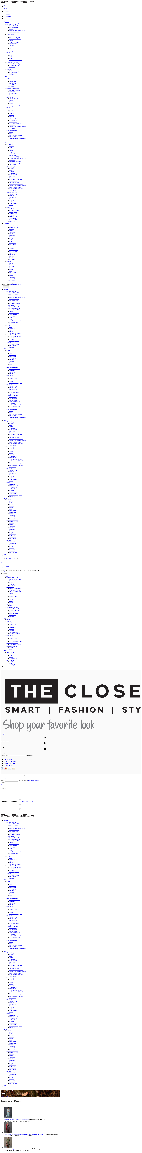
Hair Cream (12, 254)
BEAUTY (7, 223)
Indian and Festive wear (13, 88)
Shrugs (11, 48)
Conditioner (12, 543)
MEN (6, 76)
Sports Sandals (13, 120)
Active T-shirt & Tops (15, 64)
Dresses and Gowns (14, 308)
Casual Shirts (12, 81)
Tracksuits (12, 125)
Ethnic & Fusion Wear (12, 24)
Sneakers (11, 113)
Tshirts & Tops (13, 213)
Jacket (17, 284)
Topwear (9, 78)
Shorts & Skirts (13, 43)
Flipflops (11, 195)
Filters (2, 563)
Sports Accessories (14, 406)
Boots (11, 58)
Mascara (11, 268)
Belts (10, 133)
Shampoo (12, 248)
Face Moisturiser (13, 227)
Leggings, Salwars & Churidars (17, 30)
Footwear (9, 52)
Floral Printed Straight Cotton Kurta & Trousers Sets (17, 1149)
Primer (11, 275)
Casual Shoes (13, 54)
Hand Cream (12, 244)
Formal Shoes (13, 112)
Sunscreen (12, 232)
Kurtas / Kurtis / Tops (15, 293)
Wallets (11, 132)
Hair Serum (12, 259)
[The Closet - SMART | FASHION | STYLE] (17, 3)
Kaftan (11, 50)
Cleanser (11, 229)
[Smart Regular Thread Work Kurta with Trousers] (8, 1118)
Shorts (11, 103)
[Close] (4, 572)
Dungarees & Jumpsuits (15, 179)
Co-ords (11, 45)
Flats (10, 55)
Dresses (11, 168)
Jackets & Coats (13, 322)
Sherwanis (12, 91)
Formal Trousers (13, 102)
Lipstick (11, 263)
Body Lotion (12, 240)
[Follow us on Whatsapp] (4, 734)
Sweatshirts (12, 85)
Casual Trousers (13, 98)
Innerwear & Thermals (15, 161)
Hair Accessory (13, 251)
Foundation (12, 274)
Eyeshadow (12, 272)
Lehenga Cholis (13, 300)
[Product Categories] (5, 9)
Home (2, 559)
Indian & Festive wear (12, 367)
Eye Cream (12, 237)
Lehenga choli (13, 174)
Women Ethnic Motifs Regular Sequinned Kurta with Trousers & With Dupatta (24, 1134)
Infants (8, 207)
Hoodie (8, 350)
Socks (11, 205)
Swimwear (12, 128)
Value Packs (12, 164)
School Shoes (13, 203)
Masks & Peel (12, 230)
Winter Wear (12, 218)
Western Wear (10, 34)
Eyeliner (11, 269)
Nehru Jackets (13, 93)
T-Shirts (11, 80)
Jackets (11, 86)
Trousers (11, 152)
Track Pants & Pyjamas (15, 157)
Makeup (9, 261)
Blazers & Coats (13, 363)
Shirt (20, 284)
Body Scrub (12, 241)
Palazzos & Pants (14, 32)
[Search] (4, 18)
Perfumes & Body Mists (15, 135)
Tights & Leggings (14, 182)
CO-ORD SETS (13, 316)
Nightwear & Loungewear (16, 163)
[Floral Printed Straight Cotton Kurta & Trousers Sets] (8, 1147)
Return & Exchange (10, 763)
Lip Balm (11, 238)
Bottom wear (13, 216)
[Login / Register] (4, 6)
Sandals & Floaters (14, 392)
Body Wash (12, 243)
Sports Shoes (12, 110)
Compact (12, 279)
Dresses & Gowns (14, 36)
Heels (10, 57)
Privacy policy (8, 759)
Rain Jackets (12, 366)
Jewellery (9, 69)
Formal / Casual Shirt (15, 37)
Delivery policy (9, 765)
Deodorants (12, 136)
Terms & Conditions (10, 761)
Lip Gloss (11, 266)
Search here (4, 283)
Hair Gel (11, 256)
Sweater (12, 284)
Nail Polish (12, 280)
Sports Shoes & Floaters (15, 60)
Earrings (11, 74)
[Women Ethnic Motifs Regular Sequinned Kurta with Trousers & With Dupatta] (8, 1132)
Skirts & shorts (13, 181)
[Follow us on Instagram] (3, 734)
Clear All (24, 801)
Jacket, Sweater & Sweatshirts (17, 126)
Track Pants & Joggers (15, 105)
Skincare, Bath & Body (12, 226)
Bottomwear (10, 97)
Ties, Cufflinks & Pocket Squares (17, 138)
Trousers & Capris (14, 42)
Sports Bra (12, 67)
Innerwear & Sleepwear (15, 220)
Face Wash (12, 235)
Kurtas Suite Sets (13, 27)
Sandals (11, 115)
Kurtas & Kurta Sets (14, 90)
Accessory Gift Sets (14, 140)
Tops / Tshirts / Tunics (15, 39)
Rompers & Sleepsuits (15, 210)
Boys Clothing (10, 144)
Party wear (12, 178)
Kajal (10, 271)
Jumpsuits (12, 47)
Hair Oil (11, 258)
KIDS (6, 142)
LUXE (5, 554)
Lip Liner (11, 265)
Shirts (10, 147)
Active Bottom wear (14, 65)
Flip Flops (11, 116)
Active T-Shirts (13, 122)
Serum (11, 233)
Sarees (11, 29)
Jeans (11, 40)
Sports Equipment (14, 341)
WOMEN (7, 22)
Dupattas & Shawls (14, 303)
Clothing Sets (13, 153)
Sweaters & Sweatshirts (15, 321)
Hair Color (12, 253)
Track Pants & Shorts (15, 123)
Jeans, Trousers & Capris (16, 184)
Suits (10, 364)
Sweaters (11, 359)
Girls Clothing (10, 167)
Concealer (12, 277)
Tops (10, 170)
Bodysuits (12, 209)
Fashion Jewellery (14, 71)
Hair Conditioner (13, 250)
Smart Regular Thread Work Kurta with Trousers (16, 1119)
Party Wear (12, 160)
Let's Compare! (31, 801)
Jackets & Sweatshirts (15, 405)
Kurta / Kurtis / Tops (14, 26)
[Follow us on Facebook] (2, 734)
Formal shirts (12, 83)
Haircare (9, 247)
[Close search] (2, 785)
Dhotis (11, 95)
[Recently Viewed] (5, 779)
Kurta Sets (12, 176)
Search (5, 287)
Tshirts (11, 426)
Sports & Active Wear (12, 62)
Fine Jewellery (13, 72)
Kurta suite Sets (13, 294)
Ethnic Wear (12, 155)
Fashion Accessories (12, 130)
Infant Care (12, 221)
